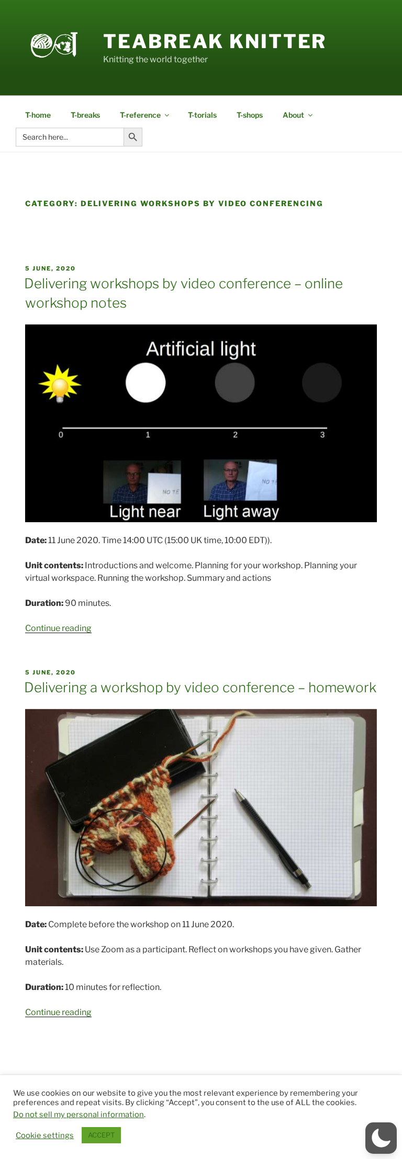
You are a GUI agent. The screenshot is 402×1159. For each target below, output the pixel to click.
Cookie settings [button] (45, 1135)
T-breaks (85, 114)
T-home (38, 114)
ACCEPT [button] (101, 1135)
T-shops (250, 114)
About (293, 114)
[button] (381, 1138)
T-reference (140, 114)
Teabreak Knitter (215, 41)
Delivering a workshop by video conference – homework (200, 687)
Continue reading (58, 628)
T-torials (202, 114)
